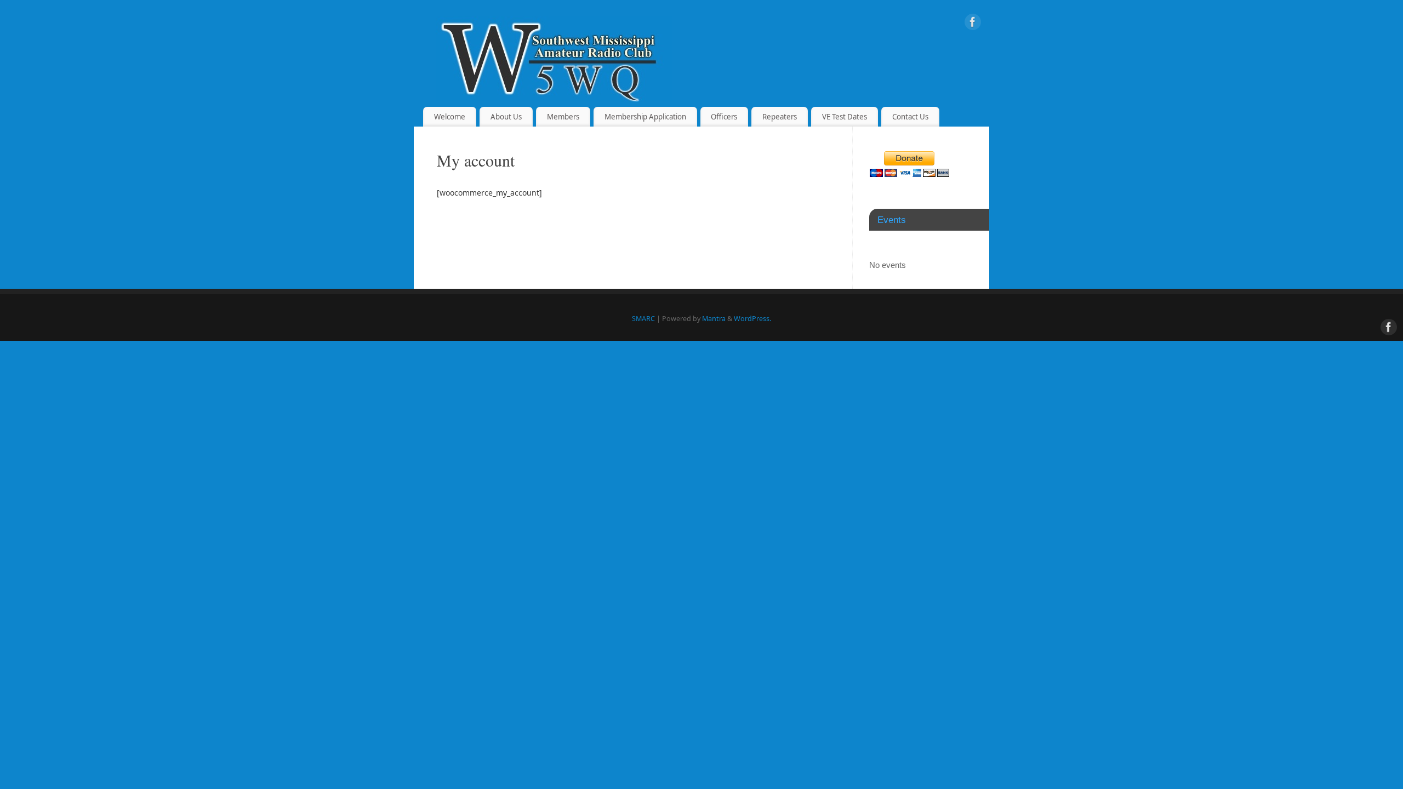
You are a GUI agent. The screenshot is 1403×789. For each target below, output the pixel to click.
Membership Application (645, 117)
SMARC (643, 318)
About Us (506, 117)
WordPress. (752, 318)
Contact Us (910, 117)
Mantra (714, 318)
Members (563, 117)
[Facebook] (973, 24)
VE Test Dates (844, 117)
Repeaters (779, 117)
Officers (724, 117)
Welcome (449, 117)
